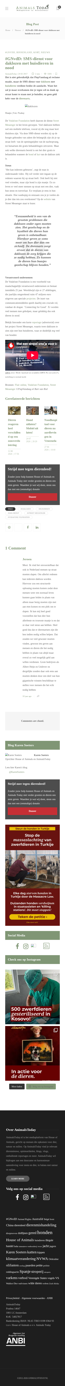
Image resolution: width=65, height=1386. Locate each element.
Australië (37, 1219)
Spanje (25, 1271)
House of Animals (24, 759)
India (16, 1246)
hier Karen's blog (18, 767)
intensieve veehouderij (28, 1246)
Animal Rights (24, 1219)
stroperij (37, 1271)
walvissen (23, 1283)
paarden (30, 1265)
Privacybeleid (12, 1298)
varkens (12, 1278)
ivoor (40, 1246)
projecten (31, 298)
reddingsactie (12, 1272)
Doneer (32, 497)
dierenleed (19, 1225)
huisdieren (10, 86)
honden (45, 1232)
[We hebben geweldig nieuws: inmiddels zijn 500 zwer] (32, 997)
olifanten (12, 1265)
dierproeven (11, 1233)
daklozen (45, 81)
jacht (46, 1246)
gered (32, 1233)
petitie (39, 1265)
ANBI (50, 1298)
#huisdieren (44, 509)
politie (46, 1265)
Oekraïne (54, 1259)
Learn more (17, 1179)
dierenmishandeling (41, 1225)
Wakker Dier (12, 1283)
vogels (51, 1278)
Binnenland (24, 52)
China (10, 1225)
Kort (36, 52)
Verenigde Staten (37, 1278)
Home (7, 30)
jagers (53, 1246)
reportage (36, 322)
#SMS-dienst (13, 513)
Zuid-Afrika (54, 1283)
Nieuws (18, 30)
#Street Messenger (36, 513)
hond (31, 154)
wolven (45, 1283)
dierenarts (24, 98)
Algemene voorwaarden (33, 1298)
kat (38, 154)
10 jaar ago (27, 696)
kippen (41, 1252)
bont (52, 1219)
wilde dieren (35, 1283)
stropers (47, 1272)
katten (32, 1252)
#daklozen (26, 509)
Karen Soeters (41, 755)
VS (57, 1278)
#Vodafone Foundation (19, 517)
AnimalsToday (11, 74)
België (46, 1219)
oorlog (22, 1266)
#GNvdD (10, 52)
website (47, 199)
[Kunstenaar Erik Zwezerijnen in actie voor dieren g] (32, 1053)
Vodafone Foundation (19, 120)
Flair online (20, 385)
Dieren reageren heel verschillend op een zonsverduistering (14, 432)
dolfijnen (23, 1233)
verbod (23, 1278)
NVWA (42, 1258)
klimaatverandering (21, 1258)
